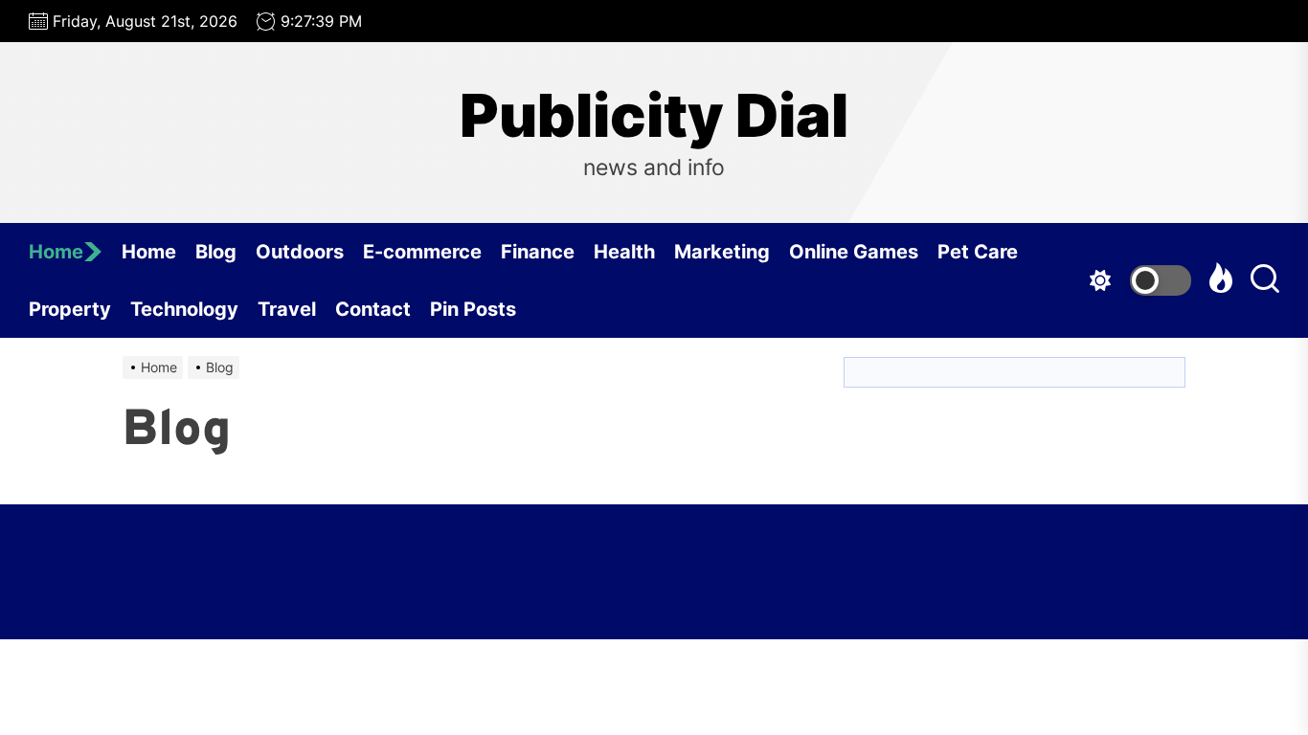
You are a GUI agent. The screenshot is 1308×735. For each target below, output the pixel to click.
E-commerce (422, 251)
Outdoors (300, 251)
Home (56, 251)
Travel (287, 309)
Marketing (722, 251)
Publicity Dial (654, 115)
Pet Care (977, 251)
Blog (216, 251)
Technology (184, 309)
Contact (373, 309)
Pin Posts (473, 309)
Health (624, 251)
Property (70, 309)
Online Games (853, 251)
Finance (538, 251)
